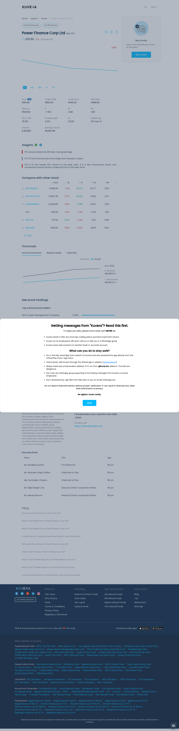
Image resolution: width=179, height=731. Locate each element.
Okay (89, 403)
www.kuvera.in (109, 362)
